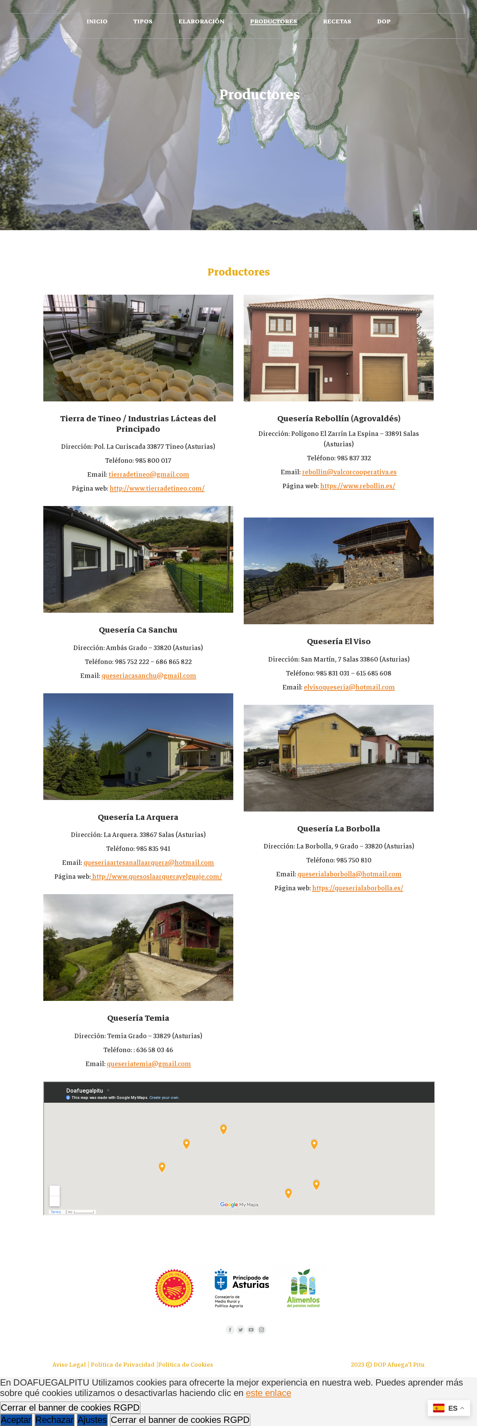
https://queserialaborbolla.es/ (357, 888)
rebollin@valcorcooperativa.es (349, 472)
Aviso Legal (69, 1365)
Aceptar (16, 1419)
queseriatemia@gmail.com (149, 1063)
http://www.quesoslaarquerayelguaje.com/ (156, 876)
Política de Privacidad (123, 1365)
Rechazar (54, 1419)
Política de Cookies (185, 1365)
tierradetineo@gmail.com (149, 474)
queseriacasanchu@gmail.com (149, 675)
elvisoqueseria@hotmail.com (349, 687)
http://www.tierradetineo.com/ (157, 488)
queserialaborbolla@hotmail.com (350, 874)
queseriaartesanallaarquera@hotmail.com (148, 862)
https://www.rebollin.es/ (357, 486)
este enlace (268, 1393)
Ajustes (92, 1419)
